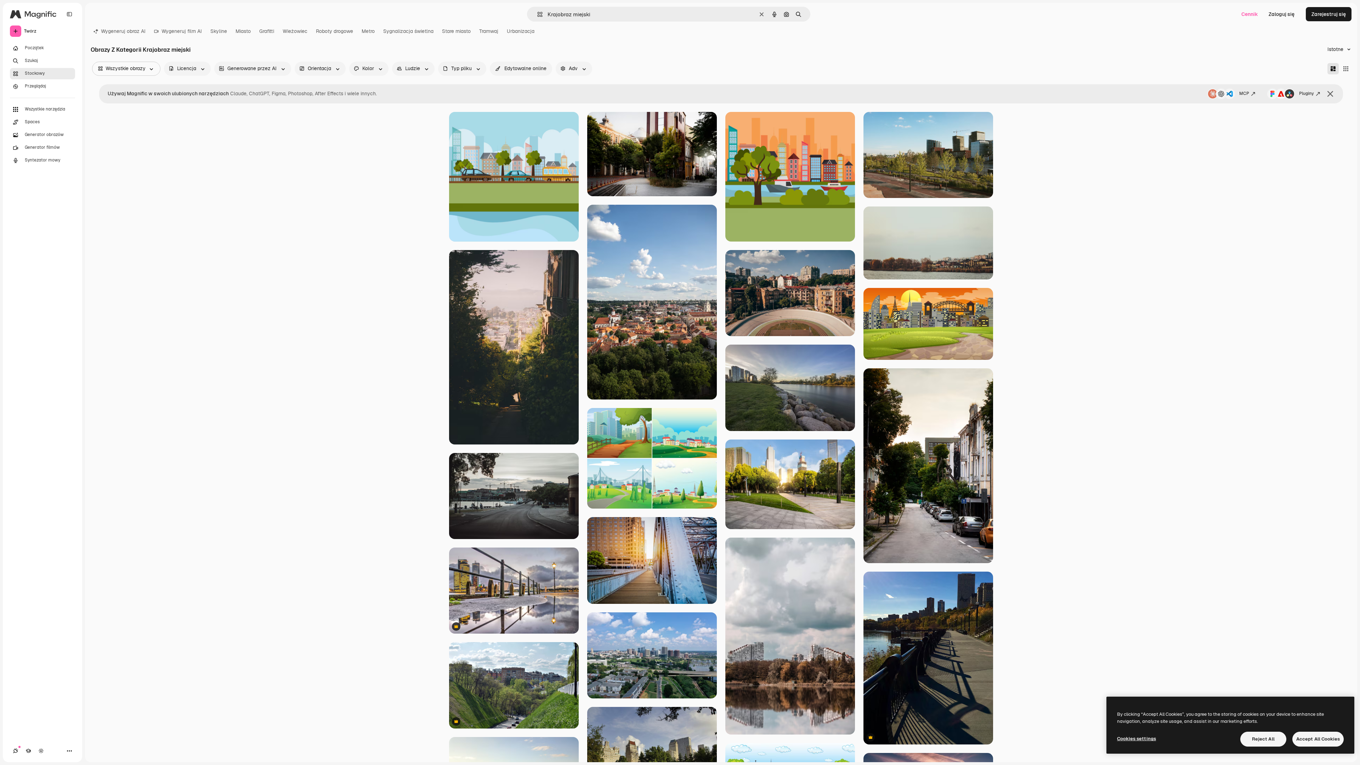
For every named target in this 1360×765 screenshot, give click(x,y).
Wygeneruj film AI (182, 31)
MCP (1244, 93)
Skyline (218, 31)
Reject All (1263, 739)
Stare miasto (456, 31)
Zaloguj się (1281, 14)
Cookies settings (1136, 739)
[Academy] (28, 750)
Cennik (1249, 14)
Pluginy (1306, 93)
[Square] (1346, 68)
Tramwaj (488, 31)
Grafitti (266, 31)
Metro (368, 31)
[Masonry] (1333, 68)
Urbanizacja (520, 31)
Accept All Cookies (1318, 739)
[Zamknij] (1330, 94)
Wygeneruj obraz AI (123, 31)
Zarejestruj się (1328, 14)
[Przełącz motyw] (41, 750)
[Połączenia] (15, 750)
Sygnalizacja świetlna (408, 31)
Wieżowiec (295, 31)
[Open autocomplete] (537, 14)
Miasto (243, 31)
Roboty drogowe (334, 31)
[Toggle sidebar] (69, 14)
